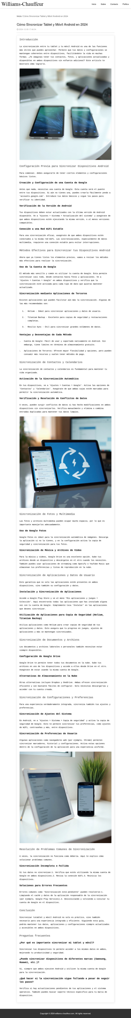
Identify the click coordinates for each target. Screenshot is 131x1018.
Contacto (114, 4)
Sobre (103, 4)
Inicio (94, 4)
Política (126, 4)
